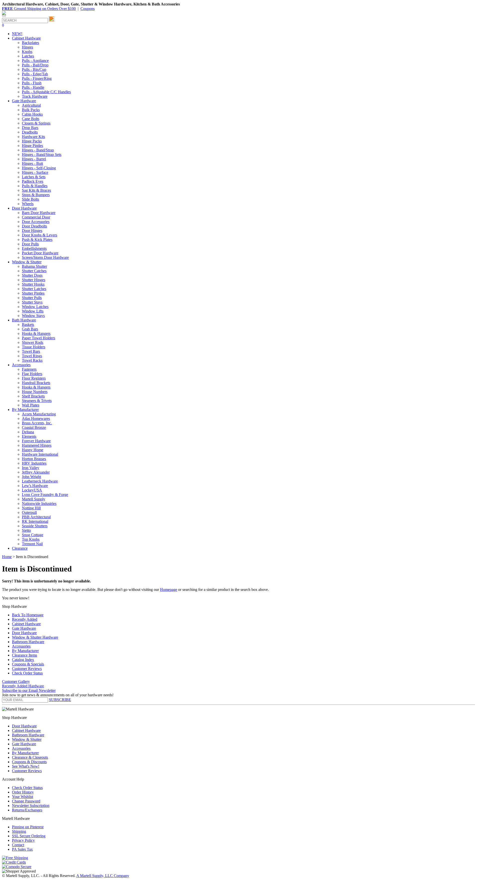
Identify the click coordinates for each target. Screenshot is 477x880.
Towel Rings (32, 356)
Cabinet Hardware (26, 624)
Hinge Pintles (32, 145)
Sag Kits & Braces (36, 190)
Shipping (19, 831)
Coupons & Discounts (29, 762)
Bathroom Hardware (28, 642)
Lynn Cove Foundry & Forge (45, 494)
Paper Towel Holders (38, 338)
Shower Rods (32, 342)
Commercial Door (36, 217)
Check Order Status (27, 673)
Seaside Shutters (34, 526)
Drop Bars (30, 128)
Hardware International (40, 454)
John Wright (31, 477)
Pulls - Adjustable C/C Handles (46, 92)
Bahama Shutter (34, 266)
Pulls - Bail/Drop (35, 65)
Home (7, 557)
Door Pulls (30, 244)
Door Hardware (24, 633)
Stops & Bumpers (36, 195)
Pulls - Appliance (35, 60)
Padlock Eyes (32, 181)
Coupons (87, 8)
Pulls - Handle (33, 87)
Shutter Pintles (33, 293)
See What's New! (25, 766)
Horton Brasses (34, 459)
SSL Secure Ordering (28, 836)
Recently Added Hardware (23, 686)
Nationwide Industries (39, 503)
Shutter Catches (34, 271)
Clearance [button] (20, 548)
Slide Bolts (30, 199)
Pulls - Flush (31, 83)
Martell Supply (33, 499)
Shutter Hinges (33, 280)
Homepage (168, 589)
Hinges (27, 47)
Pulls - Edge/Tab (35, 74)
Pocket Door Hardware (40, 253)
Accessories (21, 646)
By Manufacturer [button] (25, 409)
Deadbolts (30, 132)
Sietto (26, 530)
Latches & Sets (33, 177)
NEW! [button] (17, 34)
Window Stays (33, 315)
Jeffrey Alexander (36, 472)
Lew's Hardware (35, 486)
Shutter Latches (34, 289)
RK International (35, 521)
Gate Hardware (24, 628)
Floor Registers (34, 378)
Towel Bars (31, 351)
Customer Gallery (16, 681)
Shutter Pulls (32, 298)
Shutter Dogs (32, 275)
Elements (29, 436)
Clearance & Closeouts (30, 757)
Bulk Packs (31, 110)
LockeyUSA (32, 490)
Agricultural (31, 105)
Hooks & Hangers (36, 333)
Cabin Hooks (32, 114)
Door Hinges (32, 230)
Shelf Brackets (33, 396)
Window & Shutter (26, 739)
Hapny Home (32, 450)
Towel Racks (32, 360)
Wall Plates (30, 405)
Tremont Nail (32, 544)
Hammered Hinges (36, 445)
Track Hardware (34, 96)
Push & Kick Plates (37, 239)
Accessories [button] (21, 365)
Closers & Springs (36, 123)
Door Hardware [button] (24, 208)
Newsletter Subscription (30, 805)
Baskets (28, 324)
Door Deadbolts (34, 226)
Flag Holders (32, 374)
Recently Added (24, 619)
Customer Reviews (27, 668)
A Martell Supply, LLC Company (102, 876)
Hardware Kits (33, 136)
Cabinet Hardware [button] (26, 38)
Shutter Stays (32, 302)
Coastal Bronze (34, 427)
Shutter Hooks (33, 284)
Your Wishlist (22, 796)
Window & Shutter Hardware (35, 637)
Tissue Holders (33, 347)
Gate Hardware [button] (24, 101)
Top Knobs (31, 539)
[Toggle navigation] (4, 15)
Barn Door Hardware (38, 213)
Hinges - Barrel (34, 159)
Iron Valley (30, 468)
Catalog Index (23, 660)
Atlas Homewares (36, 418)
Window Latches (35, 307)
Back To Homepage (27, 615)
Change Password (26, 801)
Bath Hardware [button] (24, 320)
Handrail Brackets (36, 383)
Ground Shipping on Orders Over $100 (39, 8)
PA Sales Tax (22, 849)
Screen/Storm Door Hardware (45, 257)
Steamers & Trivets (37, 400)
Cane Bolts (30, 119)
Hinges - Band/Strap (38, 150)
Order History (23, 792)
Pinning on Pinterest (27, 827)
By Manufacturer (25, 651)
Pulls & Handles (34, 186)
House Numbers (34, 392)
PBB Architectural (36, 517)
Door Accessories (35, 222)
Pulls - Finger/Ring (37, 78)
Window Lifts (32, 311)
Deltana (28, 432)
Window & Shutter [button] (26, 262)
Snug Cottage (32, 535)
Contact (18, 845)
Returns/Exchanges (27, 810)
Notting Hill (31, 508)
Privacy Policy (23, 840)
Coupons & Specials (28, 664)
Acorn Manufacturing (39, 414)
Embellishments (34, 248)
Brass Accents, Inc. (37, 423)
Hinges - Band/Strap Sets (41, 154)
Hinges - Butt (32, 163)
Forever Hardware (36, 441)
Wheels (28, 204)
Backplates (30, 43)
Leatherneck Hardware (40, 481)
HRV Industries (34, 463)
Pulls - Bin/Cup (34, 69)
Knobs (27, 51)
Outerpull (29, 512)
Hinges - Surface (35, 172)
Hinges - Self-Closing (39, 168)
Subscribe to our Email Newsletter (29, 690)
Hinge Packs (32, 141)
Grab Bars (30, 329)
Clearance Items (24, 655)
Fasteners (29, 369)
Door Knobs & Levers (39, 235)
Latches (28, 56)
